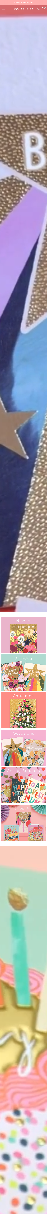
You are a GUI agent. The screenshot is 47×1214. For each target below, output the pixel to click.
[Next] (43, 2)
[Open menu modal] (3, 8)
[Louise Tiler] (23, 8)
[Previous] (3, 2)
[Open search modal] (38, 8)
